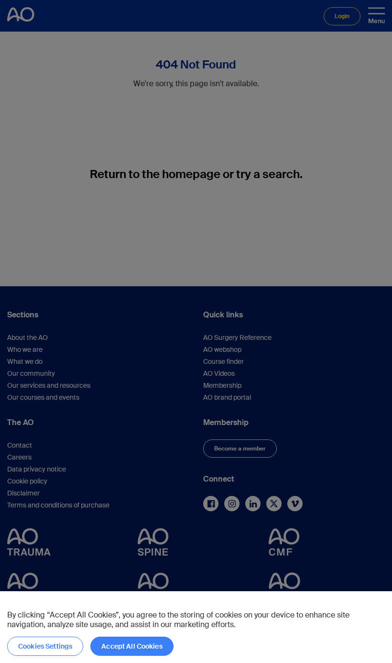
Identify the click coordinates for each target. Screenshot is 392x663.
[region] (196, 627)
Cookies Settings (45, 646)
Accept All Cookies (132, 646)
